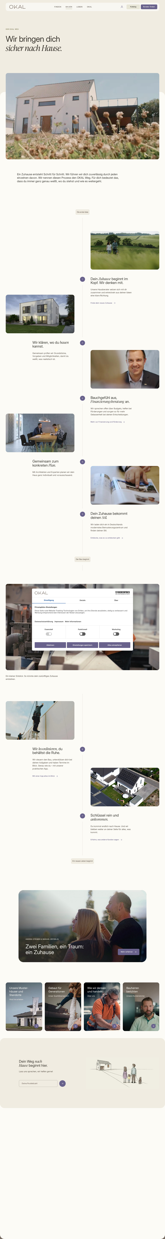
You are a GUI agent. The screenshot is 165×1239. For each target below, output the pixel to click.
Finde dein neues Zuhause (101, 303)
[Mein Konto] (122, 7)
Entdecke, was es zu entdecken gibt (105, 538)
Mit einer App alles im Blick (43, 776)
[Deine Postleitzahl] (62, 1084)
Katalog (133, 7)
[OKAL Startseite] (17, 7)
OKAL (89, 7)
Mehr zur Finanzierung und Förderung (106, 422)
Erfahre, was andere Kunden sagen (105, 840)
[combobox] (38, 1084)
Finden (57, 7)
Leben (79, 7)
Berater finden (149, 7)
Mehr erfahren (127, 953)
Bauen (69, 7)
